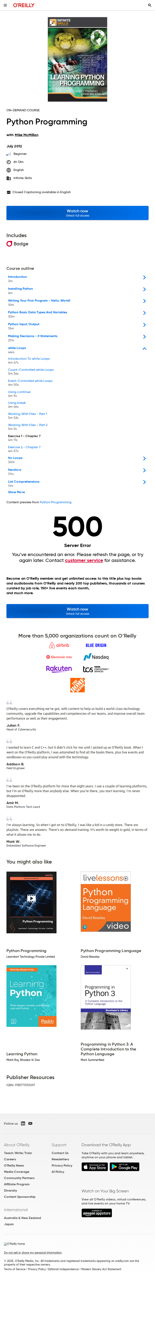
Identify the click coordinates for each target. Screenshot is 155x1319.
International (16, 1209)
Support (59, 1144)
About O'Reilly (16, 1144)
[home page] (24, 5)
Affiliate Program (17, 1184)
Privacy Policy (62, 1165)
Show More (16, 492)
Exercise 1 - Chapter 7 (24, 438)
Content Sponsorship (20, 1197)
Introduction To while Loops (29, 360)
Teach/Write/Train (18, 1153)
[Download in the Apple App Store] (95, 1170)
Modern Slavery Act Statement (101, 1269)
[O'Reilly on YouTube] (30, 1123)
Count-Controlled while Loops (31, 371)
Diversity (10, 1190)
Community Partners (19, 1178)
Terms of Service (14, 1269)
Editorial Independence (63, 1269)
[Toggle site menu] (5, 5)
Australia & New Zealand (22, 1218)
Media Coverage (16, 1172)
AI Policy (58, 1172)
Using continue (19, 394)
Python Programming (55, 502)
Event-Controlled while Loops (30, 383)
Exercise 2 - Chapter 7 (24, 449)
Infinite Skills (23, 178)
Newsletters (60, 1159)
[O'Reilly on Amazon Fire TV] (97, 1216)
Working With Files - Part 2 (27, 427)
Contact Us (60, 1153)
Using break (17, 404)
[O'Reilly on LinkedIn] (23, 1123)
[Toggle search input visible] (150, 5)
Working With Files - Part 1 (27, 416)
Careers (10, 1159)
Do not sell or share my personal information (33, 1252)
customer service (84, 560)
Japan (9, 1224)
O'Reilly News (14, 1165)
